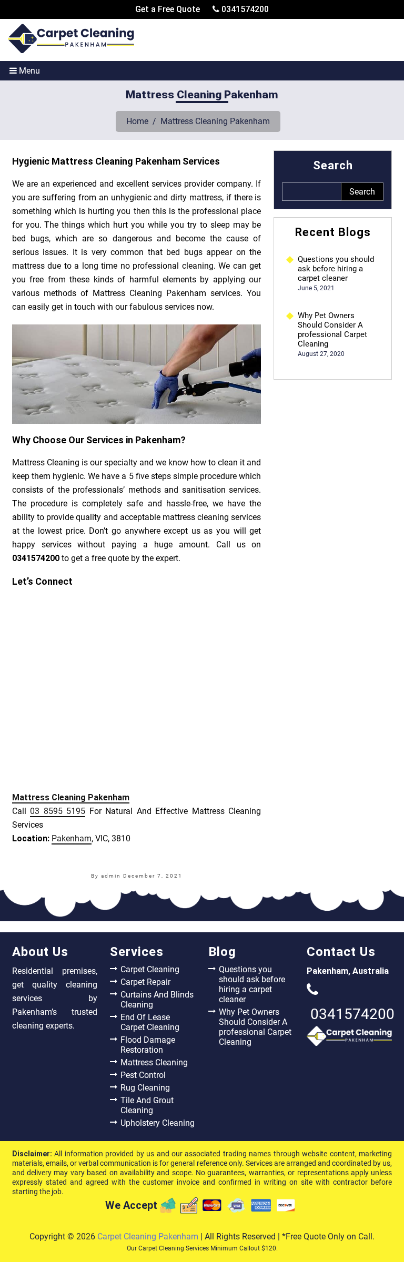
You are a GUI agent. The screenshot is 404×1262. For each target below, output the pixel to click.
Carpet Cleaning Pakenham (147, 1236)
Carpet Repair (145, 982)
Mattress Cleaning (154, 1062)
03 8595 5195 (57, 811)
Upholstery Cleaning (157, 1123)
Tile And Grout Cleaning (147, 1105)
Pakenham (72, 838)
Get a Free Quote (167, 9)
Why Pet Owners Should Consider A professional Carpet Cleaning (332, 330)
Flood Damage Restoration (147, 1045)
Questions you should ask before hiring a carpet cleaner (336, 269)
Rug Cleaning (145, 1088)
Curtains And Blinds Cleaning (157, 1000)
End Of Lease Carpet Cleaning (149, 1022)
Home (137, 121)
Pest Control (143, 1075)
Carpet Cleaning (149, 969)
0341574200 (244, 9)
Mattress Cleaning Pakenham (70, 797)
